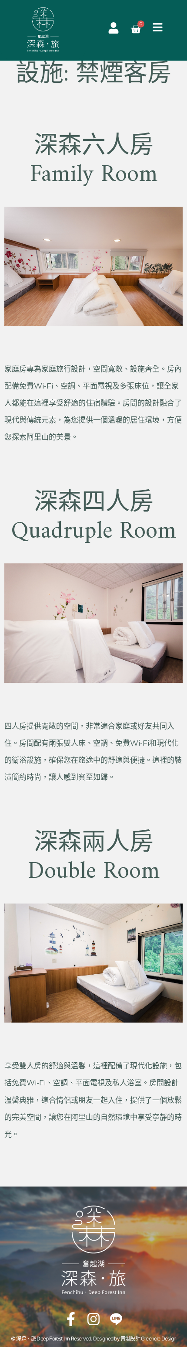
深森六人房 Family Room (93, 161)
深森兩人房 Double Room (94, 857)
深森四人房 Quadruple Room (93, 517)
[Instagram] (93, 1319)
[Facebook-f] (71, 1319)
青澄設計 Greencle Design (148, 1338)
